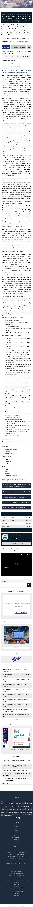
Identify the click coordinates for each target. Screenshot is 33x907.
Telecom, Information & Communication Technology (16, 880)
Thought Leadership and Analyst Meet (16, 843)
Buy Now (16, 530)
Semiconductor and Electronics (16, 875)
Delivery (16, 835)
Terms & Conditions (16, 833)
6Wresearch (13, 906)
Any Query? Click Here (16, 543)
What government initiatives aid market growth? (16, 502)
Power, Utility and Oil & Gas (16, 877)
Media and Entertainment (16, 891)
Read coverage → (11, 612)
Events (16, 828)
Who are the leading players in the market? (15, 497)
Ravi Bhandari (25, 41)
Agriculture (16, 895)
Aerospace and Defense (16, 871)
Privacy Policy (16, 832)
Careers (16, 830)
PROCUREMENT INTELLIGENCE (16, 858)
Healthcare (16, 882)
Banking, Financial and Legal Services (16, 888)
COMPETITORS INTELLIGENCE (16, 854)
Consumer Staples (16, 886)
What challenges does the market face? (14, 492)
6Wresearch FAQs (16, 837)
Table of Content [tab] (22, 47)
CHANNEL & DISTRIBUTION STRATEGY (16, 856)
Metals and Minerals (16, 889)
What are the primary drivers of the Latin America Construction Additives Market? (16, 485)
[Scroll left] (2, 48)
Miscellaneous (16, 893)
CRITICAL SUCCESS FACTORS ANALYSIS (16, 863)
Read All (5, 783)
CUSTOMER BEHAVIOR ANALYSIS (16, 860)
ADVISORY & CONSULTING (16, 850)
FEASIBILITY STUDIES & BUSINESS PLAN (16, 852)
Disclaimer (16, 839)
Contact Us (16, 841)
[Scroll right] (31, 48)
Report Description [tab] (6, 47)
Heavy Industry (16, 878)
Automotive (16, 884)
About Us (16, 826)
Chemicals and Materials (16, 873)
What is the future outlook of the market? (14, 507)
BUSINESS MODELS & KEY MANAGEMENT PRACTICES (16, 861)
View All (16, 647)
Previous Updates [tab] (15, 47)
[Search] (27, 2)
